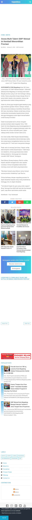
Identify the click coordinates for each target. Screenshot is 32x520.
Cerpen (9, 455)
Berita (3, 455)
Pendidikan (14, 458)
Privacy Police (7, 472)
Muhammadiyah (6, 458)
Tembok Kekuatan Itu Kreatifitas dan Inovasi (23, 225)
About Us (6, 466)
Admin (17, 489)
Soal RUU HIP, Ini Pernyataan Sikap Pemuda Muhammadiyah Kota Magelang (24, 249)
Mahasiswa (21, 455)
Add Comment (19, 47)
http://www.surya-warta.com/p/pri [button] (11, 513)
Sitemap (5, 475)
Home (5, 463)
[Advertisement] (16, 20)
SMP (20, 458)
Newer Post (5, 323)
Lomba (14, 455)
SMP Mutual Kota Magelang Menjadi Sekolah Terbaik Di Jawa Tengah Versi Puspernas (20, 404)
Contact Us (6, 478)
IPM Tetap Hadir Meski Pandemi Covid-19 (7, 247)
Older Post (27, 323)
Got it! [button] (4, 517)
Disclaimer (6, 469)
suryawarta (17, 495)
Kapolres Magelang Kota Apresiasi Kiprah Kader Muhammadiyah (8, 226)
